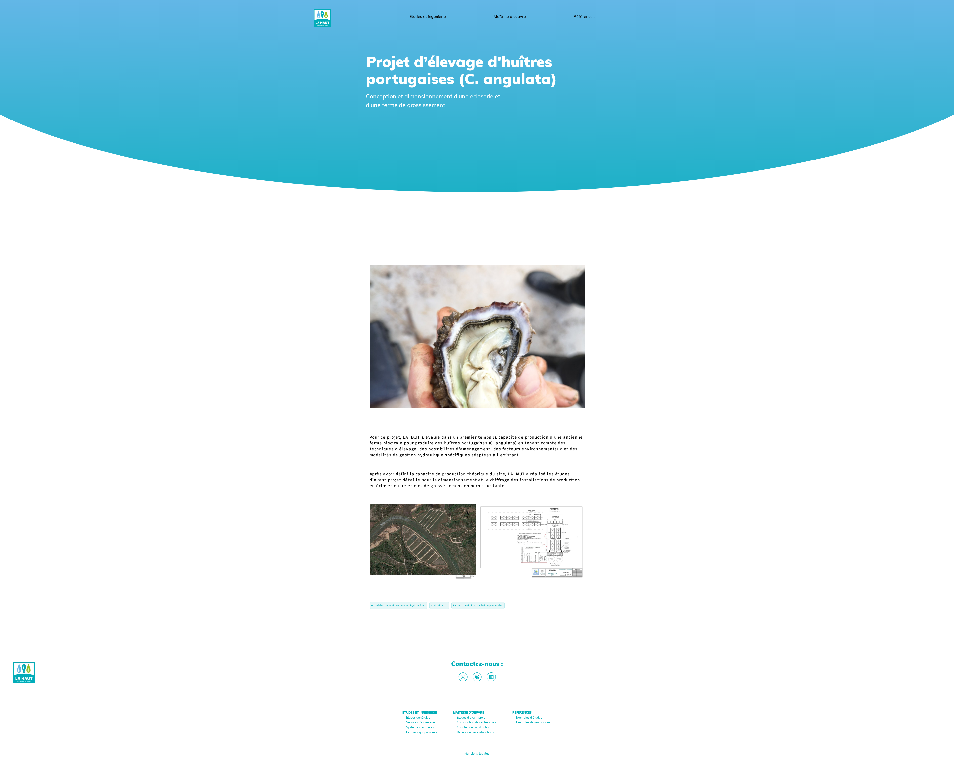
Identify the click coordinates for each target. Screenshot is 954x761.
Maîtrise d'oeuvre (510, 16)
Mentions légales (477, 753)
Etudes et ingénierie (427, 16)
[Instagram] (463, 676)
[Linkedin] (491, 676)
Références (584, 16)
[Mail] (477, 676)
